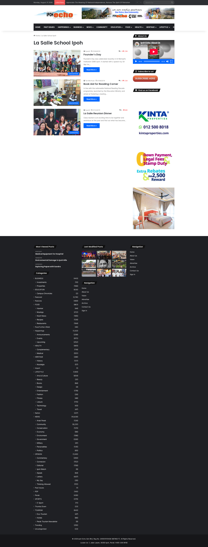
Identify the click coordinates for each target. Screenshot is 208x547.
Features (38, 301)
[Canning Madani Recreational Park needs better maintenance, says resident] (89, 273)
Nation (37, 413)
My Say (40, 480)
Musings (40, 312)
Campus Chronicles (44, 293)
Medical (40, 353)
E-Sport (40, 503)
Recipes (40, 320)
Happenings (39, 331)
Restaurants (41, 323)
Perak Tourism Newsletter (47, 521)
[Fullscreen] (171, 61)
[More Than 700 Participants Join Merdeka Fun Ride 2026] (104, 255)
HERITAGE (150, 27)
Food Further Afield (42, 327)
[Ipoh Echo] (56, 14)
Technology (41, 406)
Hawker (40, 308)
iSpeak (39, 473)
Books (39, 383)
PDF (36, 491)
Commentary (42, 458)
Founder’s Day (92, 54)
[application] (153, 52)
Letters (39, 477)
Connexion (41, 462)
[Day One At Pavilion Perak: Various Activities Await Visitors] (104, 273)
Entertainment (42, 391)
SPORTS (188, 27)
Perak (37, 495)
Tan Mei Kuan (90, 81)
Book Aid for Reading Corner (101, 84)
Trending (38, 525)
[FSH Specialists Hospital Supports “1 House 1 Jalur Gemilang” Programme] (119, 273)
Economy (40, 432)
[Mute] (167, 61)
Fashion (40, 394)
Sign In (84, 311)
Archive (85, 303)
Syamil (87, 51)
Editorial (40, 465)
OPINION (176, 27)
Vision (84, 296)
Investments (41, 282)
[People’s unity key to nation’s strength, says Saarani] (89, 255)
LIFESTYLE (163, 27)
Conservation (42, 428)
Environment (42, 435)
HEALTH (138, 27)
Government (42, 439)
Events (39, 338)
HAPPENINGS (63, 27)
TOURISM (199, 27)
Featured (38, 297)
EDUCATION (116, 27)
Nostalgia (40, 364)
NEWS (89, 27)
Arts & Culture (42, 376)
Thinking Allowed (44, 484)
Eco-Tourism (42, 514)
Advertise (85, 299)
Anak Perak (41, 421)
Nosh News (41, 316)
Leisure (39, 402)
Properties (41, 286)
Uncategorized (40, 529)
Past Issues (49, 27)
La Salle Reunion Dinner (98, 113)
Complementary (43, 349)
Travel (39, 409)
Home (37, 27)
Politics (39, 450)
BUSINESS (78, 27)
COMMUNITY (101, 27)
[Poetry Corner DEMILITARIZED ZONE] (104, 264)
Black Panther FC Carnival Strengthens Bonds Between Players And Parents (94, 2)
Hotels (39, 518)
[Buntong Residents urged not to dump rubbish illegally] (119, 264)
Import (37, 368)
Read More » (92, 70)
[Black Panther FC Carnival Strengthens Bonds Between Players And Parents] (89, 264)
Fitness (39, 398)
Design (39, 387)
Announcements (43, 335)
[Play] (136, 61)
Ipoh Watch (41, 469)
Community (41, 424)
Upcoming (41, 342)
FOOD (127, 27)
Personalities (42, 447)
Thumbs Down (40, 506)
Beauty (39, 379)
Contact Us (86, 307)
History (40, 361)
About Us (85, 292)
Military (40, 443)
